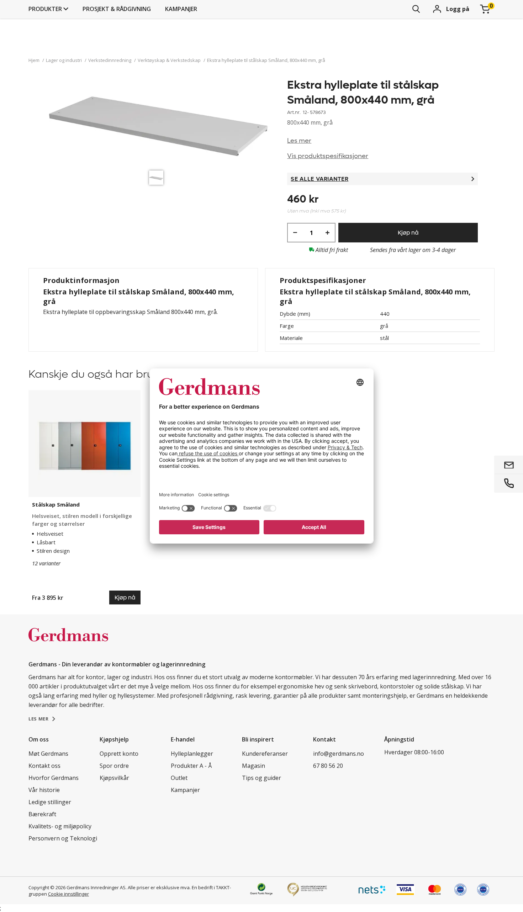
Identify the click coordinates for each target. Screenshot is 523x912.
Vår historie (44, 790)
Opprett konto (119, 754)
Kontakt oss (44, 766)
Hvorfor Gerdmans (53, 778)
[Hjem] (68, 642)
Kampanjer (181, 9)
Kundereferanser (265, 754)
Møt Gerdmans (48, 754)
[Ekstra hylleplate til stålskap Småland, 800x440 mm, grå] (158, 122)
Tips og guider (261, 778)
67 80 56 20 (328, 766)
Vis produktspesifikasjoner (327, 156)
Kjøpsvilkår (114, 778)
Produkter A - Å (191, 766)
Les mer (299, 141)
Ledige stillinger (49, 802)
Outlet (179, 778)
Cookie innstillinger (68, 894)
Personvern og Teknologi (62, 838)
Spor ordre (114, 766)
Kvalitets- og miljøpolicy (59, 826)
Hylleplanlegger (192, 754)
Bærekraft (42, 814)
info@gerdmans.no (338, 754)
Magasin (253, 766)
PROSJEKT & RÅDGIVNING (117, 9)
